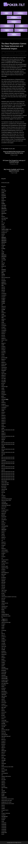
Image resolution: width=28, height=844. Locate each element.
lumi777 (3, 754)
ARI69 (2, 728)
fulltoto (2, 709)
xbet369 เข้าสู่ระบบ (5, 614)
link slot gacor (4, 210)
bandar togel (4, 364)
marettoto (3, 497)
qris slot (3, 588)
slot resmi (3, 731)
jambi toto (3, 739)
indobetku (3, 675)
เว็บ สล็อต (3, 248)
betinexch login (4, 386)
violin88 (3, 808)
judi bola (3, 335)
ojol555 (2, 627)
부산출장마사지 (4, 620)
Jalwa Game (3, 574)
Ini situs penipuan (5, 405)
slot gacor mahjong (11, 60)
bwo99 (2, 834)
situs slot (3, 492)
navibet (2, 389)
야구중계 (3, 641)
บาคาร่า (2, 532)
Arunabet (3, 786)
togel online (3, 373)
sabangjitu (3, 760)
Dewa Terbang (4, 787)
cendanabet (3, 822)
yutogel (2, 575)
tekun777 (3, 635)
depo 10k (3, 648)
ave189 (2, 354)
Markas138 (3, 733)
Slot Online (3, 543)
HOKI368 (3, 595)
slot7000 (3, 612)
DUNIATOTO (3, 654)
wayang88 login (4, 816)
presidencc (3, 644)
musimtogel (3, 672)
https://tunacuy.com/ (5, 277)
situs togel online (4, 683)
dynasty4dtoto (4, 693)
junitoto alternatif (5, 482)
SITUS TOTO (3, 516)
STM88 (2, 401)
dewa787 (3, 287)
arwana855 (3, 259)
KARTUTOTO (3, 652)
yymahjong (3, 630)
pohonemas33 (4, 734)
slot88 (2, 198)
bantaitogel (3, 190)
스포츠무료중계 (4, 550)
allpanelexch (3, 608)
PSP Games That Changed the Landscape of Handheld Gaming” (14, 161)
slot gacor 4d (4, 232)
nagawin (3, 745)
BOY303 (3, 715)
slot (2, 221)
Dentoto (3, 710)
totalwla (3, 662)
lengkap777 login (4, 567)
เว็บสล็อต (3, 203)
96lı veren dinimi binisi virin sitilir (7, 429)
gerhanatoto (4, 486)
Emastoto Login (4, 566)
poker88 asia (4, 519)
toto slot (3, 211)
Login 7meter (4, 590)
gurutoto (3, 383)
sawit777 (3, 784)
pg (1, 632)
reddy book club (4, 603)
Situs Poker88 (4, 770)
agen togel (3, 707)
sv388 (2, 247)
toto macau (3, 328)
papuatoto (3, 513)
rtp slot (2, 768)
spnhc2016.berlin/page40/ (6, 498)
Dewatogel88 (4, 797)
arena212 (3, 333)
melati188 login (4, 503)
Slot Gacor (3, 417)
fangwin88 (3, 195)
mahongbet (3, 205)
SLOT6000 (3, 351)
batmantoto (3, 725)
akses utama (4, 369)
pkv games (3, 577)
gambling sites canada (5, 616)
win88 (2, 762)
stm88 (2, 521)
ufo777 (2, 628)
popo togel (3, 207)
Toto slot (3, 539)
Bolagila (3, 794)
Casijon (2, 235)
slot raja (3, 806)
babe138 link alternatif (5, 736)
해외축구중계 (4, 832)
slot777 (2, 413)
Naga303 (3, 580)
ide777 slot (3, 518)
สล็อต (2, 272)
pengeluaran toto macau (6, 802)
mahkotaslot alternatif (5, 505)
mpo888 (3, 649)
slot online (3, 717)
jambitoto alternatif (5, 729)
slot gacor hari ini (4, 231)
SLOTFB (3, 604)
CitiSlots (3, 771)
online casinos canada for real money (8, 596)
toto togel (3, 758)
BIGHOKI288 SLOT (5, 572)
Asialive (2, 795)
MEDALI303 (3, 750)
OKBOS (2, 749)
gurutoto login (4, 357)
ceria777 (3, 699)
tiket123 (3, 633)
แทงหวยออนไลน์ (4, 526)
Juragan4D (3, 404)
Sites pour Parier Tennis (6, 500)
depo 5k (3, 243)
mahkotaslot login (5, 484)
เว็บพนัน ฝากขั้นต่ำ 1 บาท (6, 229)
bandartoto (3, 640)
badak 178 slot (4, 340)
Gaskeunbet (3, 792)
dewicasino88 (4, 489)
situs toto (3, 508)
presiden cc (3, 636)
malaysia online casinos (6, 776)
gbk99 (2, 396)
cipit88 (2, 192)
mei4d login (3, 502)
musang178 (3, 293)
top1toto (3, 583)
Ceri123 (2, 356)
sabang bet (3, 763)
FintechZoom (4, 367)
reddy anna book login (6, 622)
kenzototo (3, 579)
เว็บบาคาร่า (3, 306)
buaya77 (3, 490)
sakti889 (3, 601)
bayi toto (3, 189)
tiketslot (3, 805)
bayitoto (3, 216)
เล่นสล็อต (3, 300)
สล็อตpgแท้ (3, 237)
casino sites (3, 646)
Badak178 (3, 343)
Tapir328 (3, 263)
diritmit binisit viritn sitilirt (6, 800)
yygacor (3, 656)
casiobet (3, 781)
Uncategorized (21, 53)
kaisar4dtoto (4, 691)
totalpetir (3, 664)
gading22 (3, 515)
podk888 (3, 309)
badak (2, 425)
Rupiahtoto (3, 685)
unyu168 (3, 726)
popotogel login (4, 218)
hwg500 (3, 534)
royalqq (3, 638)
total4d (2, 625)
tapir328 (3, 439)
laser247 (3, 599)
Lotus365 (3, 643)
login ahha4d (4, 696)
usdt (2, 494)
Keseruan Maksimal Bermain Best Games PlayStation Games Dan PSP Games (14, 152)
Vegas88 (3, 790)
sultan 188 (3, 219)
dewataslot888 (4, 676)
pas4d (2, 547)
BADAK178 (3, 266)
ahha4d (2, 611)
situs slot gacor (4, 705)
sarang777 (3, 704)
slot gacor (3, 226)
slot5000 (3, 819)
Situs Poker (3, 591)
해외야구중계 (4, 481)
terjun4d (3, 778)
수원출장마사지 (4, 619)
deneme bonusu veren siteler (7, 766)
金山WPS (3, 393)
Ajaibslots (3, 782)
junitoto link (3, 506)
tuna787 (3, 291)
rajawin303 (3, 694)
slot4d (2, 202)
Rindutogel (3, 673)
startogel (3, 689)
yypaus (2, 665)
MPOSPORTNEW (4, 668)
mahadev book (4, 606)
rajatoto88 (3, 561)
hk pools (3, 535)
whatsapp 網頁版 (4, 399)
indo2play (3, 667)
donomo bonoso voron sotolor (7, 803)
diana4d (3, 234)
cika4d (2, 757)
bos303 (2, 593)
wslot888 (3, 723)
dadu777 (3, 275)
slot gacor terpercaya (5, 813)
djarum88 (3, 582)
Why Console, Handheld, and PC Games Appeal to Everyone (14, 170)
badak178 (3, 194)
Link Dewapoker (4, 773)
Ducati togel (3, 511)
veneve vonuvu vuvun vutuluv (7, 798)
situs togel (3, 378)
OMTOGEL (3, 701)
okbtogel (3, 587)
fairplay (2, 609)
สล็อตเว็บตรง (3, 208)
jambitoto (3, 742)
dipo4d (2, 659)
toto (2, 215)
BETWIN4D (3, 670)
